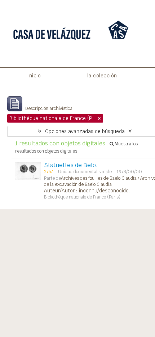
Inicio (34, 75)
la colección (102, 75)
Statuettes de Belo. (71, 165)
